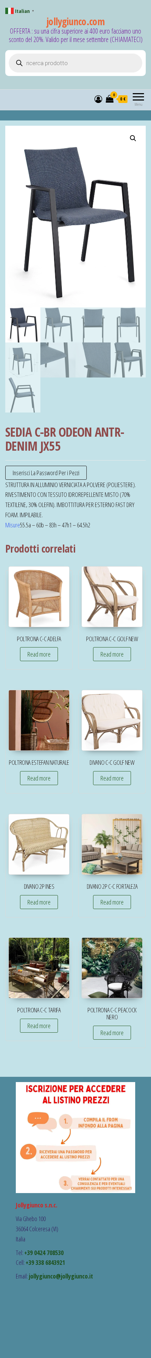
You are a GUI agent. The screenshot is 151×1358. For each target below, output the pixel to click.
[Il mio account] (98, 98)
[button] (133, 138)
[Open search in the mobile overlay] (75, 63)
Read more (39, 654)
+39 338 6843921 (45, 1262)
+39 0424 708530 (44, 1252)
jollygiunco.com (75, 21)
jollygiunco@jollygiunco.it (61, 1276)
